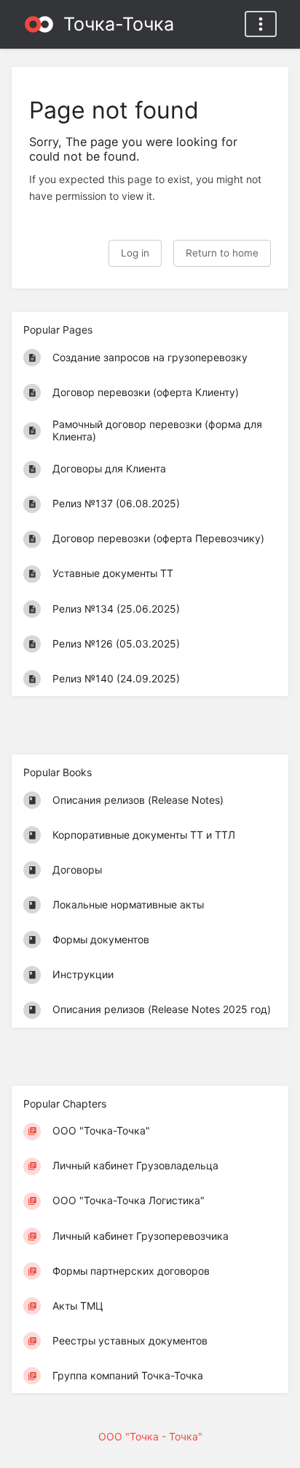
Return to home (222, 253)
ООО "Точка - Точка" (150, 1436)
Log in (135, 253)
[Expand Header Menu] (261, 24)
